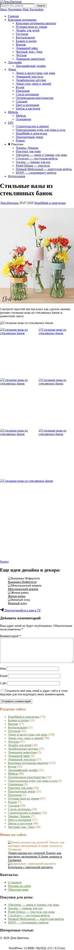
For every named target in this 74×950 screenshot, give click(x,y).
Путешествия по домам (31, 26)
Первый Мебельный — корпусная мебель (44, 169)
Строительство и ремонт (32, 126)
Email (3, 676)
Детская (21, 55)
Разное (20, 140)
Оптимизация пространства (34, 98)
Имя (3, 668)
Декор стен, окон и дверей (33, 83)
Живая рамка (16, 596)
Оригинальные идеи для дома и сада (40, 129)
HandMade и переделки (31, 133)
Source (4, 561)
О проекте (15, 882)
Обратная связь (18, 889)
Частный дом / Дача (29, 51)
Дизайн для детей (27, 30)
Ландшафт (15, 62)
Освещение (23, 119)
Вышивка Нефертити (22, 582)
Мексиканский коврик (23, 589)
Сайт (3, 683)
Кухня (20, 87)
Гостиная (22, 34)
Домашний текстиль (29, 76)
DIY (11, 122)
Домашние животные (30, 58)
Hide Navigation (33, 9)
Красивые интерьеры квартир (36, 23)
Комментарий (10, 636)
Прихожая (22, 90)
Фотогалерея (16, 176)
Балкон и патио (26, 41)
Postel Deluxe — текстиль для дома (31, 911)
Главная (13, 16)
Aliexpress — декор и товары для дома (41, 155)
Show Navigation (11, 9)
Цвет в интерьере (27, 105)
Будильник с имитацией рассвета (30, 867)
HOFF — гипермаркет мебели (36, 172)
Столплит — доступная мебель (37, 158)
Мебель (13, 112)
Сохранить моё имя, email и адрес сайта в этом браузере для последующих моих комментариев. (33, 692)
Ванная (21, 44)
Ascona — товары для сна (33, 162)
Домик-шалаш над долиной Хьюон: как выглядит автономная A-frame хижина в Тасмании (35, 856)
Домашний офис (27, 48)
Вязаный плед (17, 603)
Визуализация (25, 37)
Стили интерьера (27, 94)
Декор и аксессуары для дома (35, 73)
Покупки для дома (28, 151)
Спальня (21, 101)
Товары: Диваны (27, 147)
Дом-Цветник (9, 203)
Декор (12, 69)
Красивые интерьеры (22, 19)
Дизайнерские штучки (31, 80)
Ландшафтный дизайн (31, 66)
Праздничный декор (29, 137)
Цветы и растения (28, 108)
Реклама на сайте (19, 886)
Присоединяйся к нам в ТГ (22, 610)
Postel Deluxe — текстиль (33, 165)
